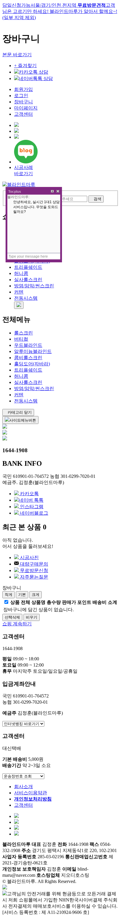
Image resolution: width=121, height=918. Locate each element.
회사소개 (23, 786)
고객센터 (23, 114)
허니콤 (21, 273)
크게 (35, 594)
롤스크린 (23, 332)
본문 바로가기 (17, 54)
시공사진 (29, 557)
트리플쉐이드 (28, 267)
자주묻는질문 (33, 576)
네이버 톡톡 (31, 500)
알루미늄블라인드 (33, 351)
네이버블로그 (33, 513)
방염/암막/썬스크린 (34, 285)
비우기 (31, 617)
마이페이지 (26, 107)
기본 (22, 594)
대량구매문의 (33, 563)
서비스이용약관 (30, 792)
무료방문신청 (33, 570)
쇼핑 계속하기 (17, 623)
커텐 (18, 291)
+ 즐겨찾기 (25, 65)
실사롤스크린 (28, 279)
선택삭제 (12, 617)
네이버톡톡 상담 (36, 78)
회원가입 (23, 89)
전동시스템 (26, 298)
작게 (8, 594)
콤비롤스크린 (28, 357)
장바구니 (23, 101)
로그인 (21, 95)
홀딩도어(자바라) (32, 363)
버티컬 (21, 339)
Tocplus (14, 192)
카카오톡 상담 (33, 71)
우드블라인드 (28, 345)
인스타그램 (31, 506)
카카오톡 (29, 493)
